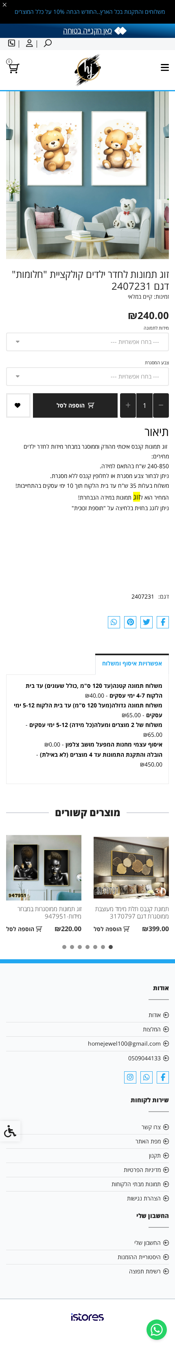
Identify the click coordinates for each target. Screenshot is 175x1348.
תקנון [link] (155, 1155)
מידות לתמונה (156, 328)
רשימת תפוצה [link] (145, 1271)
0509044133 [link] (144, 1058)
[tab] (111, 947)
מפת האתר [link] (148, 1141)
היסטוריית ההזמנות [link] (139, 1257)
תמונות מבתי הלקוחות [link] (136, 1184)
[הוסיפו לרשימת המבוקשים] (18, 405)
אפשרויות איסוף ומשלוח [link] (132, 663)
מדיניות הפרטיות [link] (142, 1170)
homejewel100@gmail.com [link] (124, 1043)
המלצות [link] (152, 1029)
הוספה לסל (71, 405)
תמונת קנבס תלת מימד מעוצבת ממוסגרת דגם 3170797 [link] (132, 912)
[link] (157, 1329)
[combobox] (87, 342)
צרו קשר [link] (151, 1127)
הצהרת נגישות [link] (144, 1198)
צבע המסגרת (157, 362)
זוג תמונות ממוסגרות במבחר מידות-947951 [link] (49, 912)
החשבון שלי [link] (147, 1243)
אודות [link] (155, 1015)
